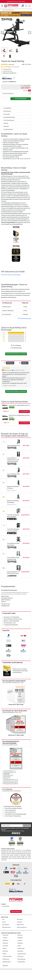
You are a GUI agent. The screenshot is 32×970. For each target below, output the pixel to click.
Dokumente (7, 114)
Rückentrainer (6, 959)
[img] (14, 77)
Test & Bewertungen (9, 120)
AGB (3, 919)
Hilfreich (5, 385)
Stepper (4, 953)
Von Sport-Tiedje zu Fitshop (7, 848)
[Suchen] (26, 5)
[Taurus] (6, 19)
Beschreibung (7, 111)
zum (5, 906)
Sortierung (9, 363)
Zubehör (6, 123)
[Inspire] (11, 576)
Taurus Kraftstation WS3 (13, 445)
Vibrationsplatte (21, 961)
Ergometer (19, 935)
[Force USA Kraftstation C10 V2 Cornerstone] (18, 525)
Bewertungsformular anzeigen (16, 354)
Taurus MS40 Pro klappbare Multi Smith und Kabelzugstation (13, 459)
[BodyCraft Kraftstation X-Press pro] (18, 482)
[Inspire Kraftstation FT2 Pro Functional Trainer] (18, 568)
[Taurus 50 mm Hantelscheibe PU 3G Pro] (5, 406)
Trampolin (19, 940)
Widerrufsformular (6, 927)
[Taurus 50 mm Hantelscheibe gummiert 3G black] (5, 417)
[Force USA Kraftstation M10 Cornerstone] (18, 511)
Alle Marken (5, 965)
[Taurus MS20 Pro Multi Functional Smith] (18, 553)
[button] (4, 50)
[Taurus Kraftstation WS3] (18, 441)
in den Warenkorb (20, 98)
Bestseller (6, 126)
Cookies (4, 922)
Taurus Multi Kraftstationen (8, 10)
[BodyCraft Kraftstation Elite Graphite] (18, 496)
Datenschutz (20, 919)
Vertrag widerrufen (16, 911)
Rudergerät (20, 937)
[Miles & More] (16, 890)
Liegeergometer (21, 948)
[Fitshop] (11, 5)
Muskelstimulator (7, 961)
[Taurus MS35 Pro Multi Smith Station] (18, 539)
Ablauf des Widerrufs (21, 927)
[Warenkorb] (30, 6)
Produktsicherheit (8, 129)
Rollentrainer (20, 951)
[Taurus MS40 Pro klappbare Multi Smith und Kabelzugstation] (18, 454)
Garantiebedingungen (9, 117)
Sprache (24, 363)
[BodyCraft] (11, 490)
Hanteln (19, 945)
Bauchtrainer (20, 956)
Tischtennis (5, 943)
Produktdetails (7, 108)
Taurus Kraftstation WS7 (13, 474)
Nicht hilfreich (13, 385)
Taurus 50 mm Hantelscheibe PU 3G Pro (19, 405)
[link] (9, 636)
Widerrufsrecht (20, 924)
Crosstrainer (5, 935)
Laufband (5, 937)
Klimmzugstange (21, 959)
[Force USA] (11, 519)
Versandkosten (5, 924)
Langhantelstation (21, 953)
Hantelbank (20, 943)
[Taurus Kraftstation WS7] (18, 470)
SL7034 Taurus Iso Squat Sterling (12, 274)
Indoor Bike (5, 945)
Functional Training (7, 956)
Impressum (19, 922)
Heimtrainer (5, 951)
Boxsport (5, 948)
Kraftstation (5, 940)
